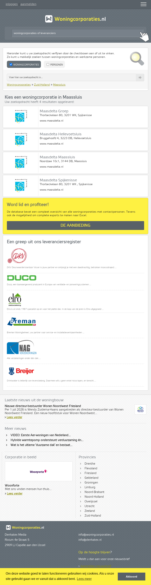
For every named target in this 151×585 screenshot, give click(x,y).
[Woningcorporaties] (75, 22)
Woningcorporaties (26, 64)
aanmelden (28, 4)
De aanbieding (75, 225)
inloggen (12, 4)
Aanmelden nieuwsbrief (95, 566)
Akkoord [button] (131, 576)
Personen (56, 64)
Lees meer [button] (84, 578)
